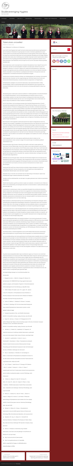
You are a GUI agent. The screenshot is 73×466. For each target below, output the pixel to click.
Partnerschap (38, 18)
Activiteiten (12, 18)
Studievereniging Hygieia (14, 11)
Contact (3, 22)
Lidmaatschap (28, 18)
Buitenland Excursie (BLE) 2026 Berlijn (60, 132)
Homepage (4, 18)
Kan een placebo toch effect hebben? (60, 136)
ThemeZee (18, 463)
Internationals (63, 18)
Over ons (19, 18)
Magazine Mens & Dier (57, 134)
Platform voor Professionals (50, 18)
